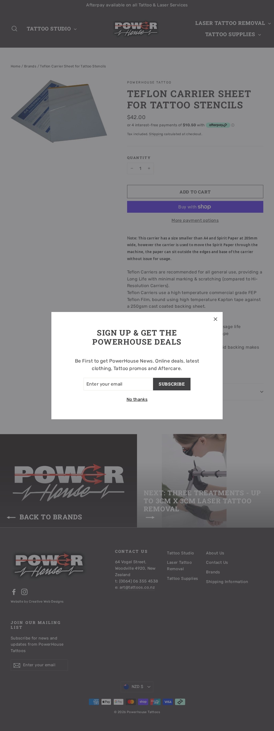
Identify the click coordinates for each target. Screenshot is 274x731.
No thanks (137, 399)
